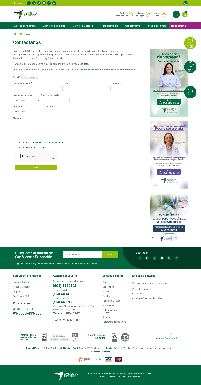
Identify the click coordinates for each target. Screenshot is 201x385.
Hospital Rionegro (21, 282)
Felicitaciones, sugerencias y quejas (149, 283)
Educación (107, 291)
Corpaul (16, 291)
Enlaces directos (113, 275)
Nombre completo (21, 83)
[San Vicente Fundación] (26, 14)
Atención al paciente (54, 25)
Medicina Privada (157, 25)
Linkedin (34, 3)
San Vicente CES (21, 296)
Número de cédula (50, 95)
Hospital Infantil (109, 25)
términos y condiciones (36, 147)
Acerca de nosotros (25, 25)
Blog (105, 282)
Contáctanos (138, 293)
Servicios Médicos (83, 25)
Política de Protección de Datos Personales (45, 142)
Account (185, 3)
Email (65, 83)
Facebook (29, 3)
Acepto (41, 142)
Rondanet (107, 317)
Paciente (122, 14)
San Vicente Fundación (27, 275)
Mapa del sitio (109, 305)
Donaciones (178, 26)
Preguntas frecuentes (142, 289)
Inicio (15, 34)
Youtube (44, 3)
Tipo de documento (22, 95)
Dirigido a (17, 106)
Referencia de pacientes (114, 322)
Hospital (140, 14)
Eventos (106, 296)
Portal (16, 77)
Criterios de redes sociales (111, 311)
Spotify (54, 3)
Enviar (36, 167)
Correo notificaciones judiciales (147, 298)
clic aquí (83, 63)
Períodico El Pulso (111, 300)
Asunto (50, 106)
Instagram (49, 3)
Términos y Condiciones (37, 264)
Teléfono (116, 83)
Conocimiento (133, 25)
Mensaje (17, 118)
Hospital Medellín (21, 287)
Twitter (39, 3)
